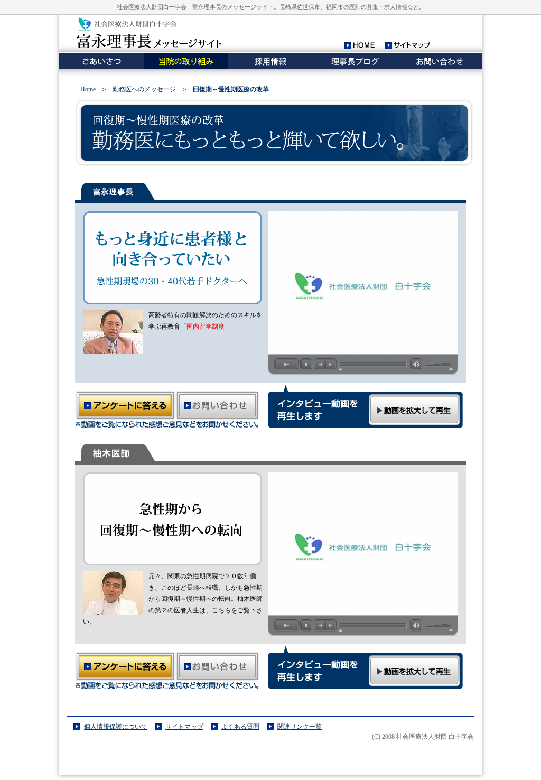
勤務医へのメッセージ (144, 89)
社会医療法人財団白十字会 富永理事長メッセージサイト (149, 33)
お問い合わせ (439, 61)
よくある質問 (240, 726)
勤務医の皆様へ (355, 61)
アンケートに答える (125, 405)
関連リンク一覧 (299, 726)
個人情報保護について (115, 726)
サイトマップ (409, 45)
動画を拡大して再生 (414, 410)
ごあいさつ (101, 61)
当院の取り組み (186, 61)
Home (88, 89)
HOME (359, 45)
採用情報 (270, 61)
